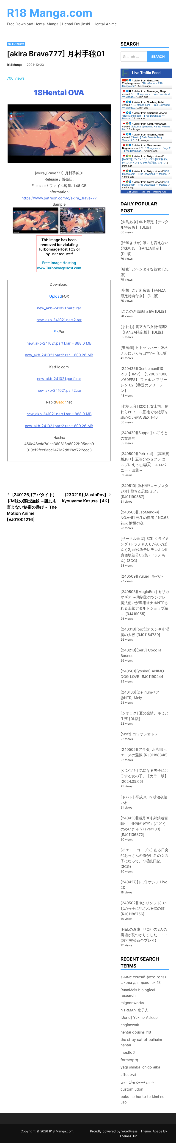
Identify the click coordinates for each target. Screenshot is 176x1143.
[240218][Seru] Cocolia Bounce (141, 653)
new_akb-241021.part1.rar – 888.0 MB (59, 343)
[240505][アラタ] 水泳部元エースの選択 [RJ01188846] (144, 752)
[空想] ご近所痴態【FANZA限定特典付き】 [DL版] (143, 293)
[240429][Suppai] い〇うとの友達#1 (144, 435)
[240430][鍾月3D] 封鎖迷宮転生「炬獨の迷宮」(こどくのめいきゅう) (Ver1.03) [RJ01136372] (144, 826)
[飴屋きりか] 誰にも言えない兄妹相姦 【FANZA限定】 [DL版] (144, 248)
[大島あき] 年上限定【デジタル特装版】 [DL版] (144, 224)
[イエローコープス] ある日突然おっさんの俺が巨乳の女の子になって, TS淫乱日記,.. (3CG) (144, 858)
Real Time (145, 191)
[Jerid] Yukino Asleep (139, 1017)
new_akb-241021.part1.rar (59, 308)
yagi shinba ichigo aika (140, 1067)
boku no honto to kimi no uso (143, 1099)
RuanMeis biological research (138, 993)
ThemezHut (128, 1136)
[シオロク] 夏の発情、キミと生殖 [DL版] (144, 716)
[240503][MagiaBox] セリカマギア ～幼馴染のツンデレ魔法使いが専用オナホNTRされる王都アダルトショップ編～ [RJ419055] (145, 602)
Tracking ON (159, 191)
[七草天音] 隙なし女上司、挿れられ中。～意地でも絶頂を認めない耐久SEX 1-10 (144, 412)
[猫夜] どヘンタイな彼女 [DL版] (144, 272)
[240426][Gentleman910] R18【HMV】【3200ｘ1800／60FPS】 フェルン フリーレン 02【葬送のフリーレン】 (144, 379)
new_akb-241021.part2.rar (59, 319)
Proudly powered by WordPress (114, 1131)
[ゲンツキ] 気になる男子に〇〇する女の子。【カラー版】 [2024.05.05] (144, 776)
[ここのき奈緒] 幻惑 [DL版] (143, 311)
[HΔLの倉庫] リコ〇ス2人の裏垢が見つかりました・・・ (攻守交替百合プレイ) (146, 935)
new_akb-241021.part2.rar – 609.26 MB (59, 355)
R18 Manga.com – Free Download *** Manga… (145, 172)
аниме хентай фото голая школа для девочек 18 (144, 980)
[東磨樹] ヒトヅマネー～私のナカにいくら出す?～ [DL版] (144, 350)
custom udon (132, 1089)
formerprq (129, 1059)
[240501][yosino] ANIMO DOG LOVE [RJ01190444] (143, 674)
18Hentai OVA (16, 44)
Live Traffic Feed (146, 73)
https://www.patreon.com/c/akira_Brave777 (59, 198)
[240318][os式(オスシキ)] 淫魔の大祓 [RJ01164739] (145, 632)
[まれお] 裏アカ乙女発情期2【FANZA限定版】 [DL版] (144, 329)
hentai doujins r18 (136, 1032)
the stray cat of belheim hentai (141, 1042)
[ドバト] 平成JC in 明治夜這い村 (144, 800)
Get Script (132, 191)
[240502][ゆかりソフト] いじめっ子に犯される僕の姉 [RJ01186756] (144, 908)
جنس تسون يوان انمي (137, 1082)
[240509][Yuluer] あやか (142, 576)
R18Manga (14, 64)
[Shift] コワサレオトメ (139, 734)
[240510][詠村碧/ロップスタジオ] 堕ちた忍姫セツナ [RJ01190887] (144, 491)
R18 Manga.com (49, 13)
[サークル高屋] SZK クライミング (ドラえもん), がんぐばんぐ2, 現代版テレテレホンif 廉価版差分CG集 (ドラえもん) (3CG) (145, 549)
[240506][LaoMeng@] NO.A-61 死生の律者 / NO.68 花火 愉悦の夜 (145, 517)
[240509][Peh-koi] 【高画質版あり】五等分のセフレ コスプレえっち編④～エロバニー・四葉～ (145, 461)
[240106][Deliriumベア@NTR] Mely (140, 695)
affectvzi (128, 1074)
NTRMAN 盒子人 (134, 1010)
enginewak (130, 1024)
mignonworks (132, 1002)
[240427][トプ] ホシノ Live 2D (144, 885)
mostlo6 (128, 1052)
